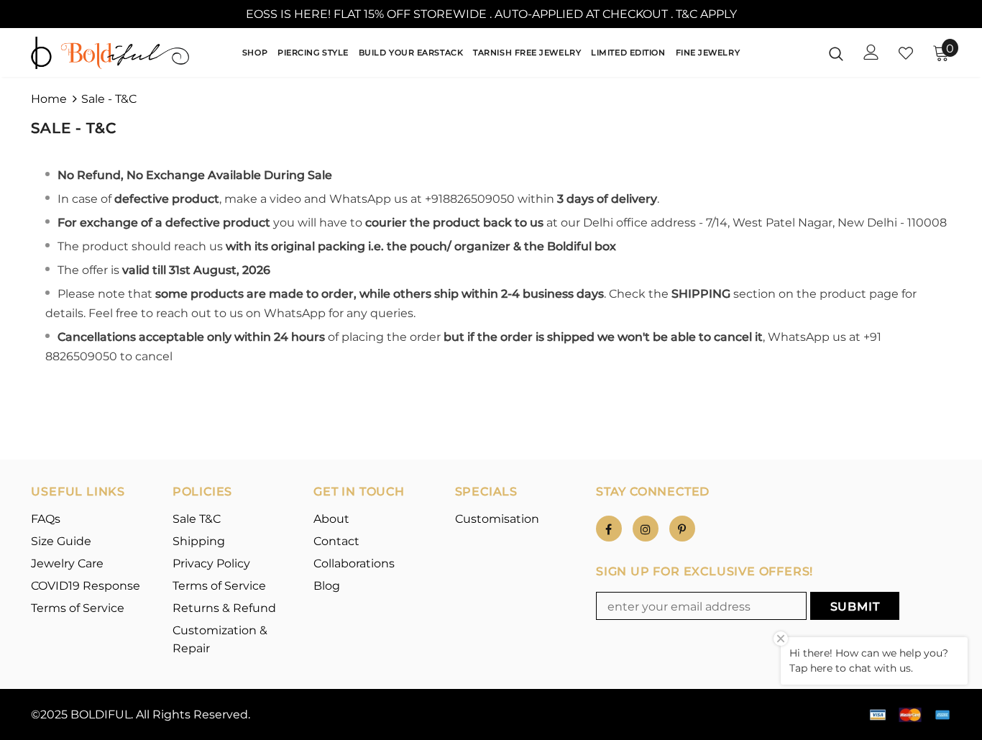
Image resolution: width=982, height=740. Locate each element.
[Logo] (110, 53)
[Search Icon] (836, 53)
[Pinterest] (682, 529)
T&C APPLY (706, 14)
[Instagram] (646, 529)
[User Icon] (871, 52)
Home (49, 99)
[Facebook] (609, 529)
